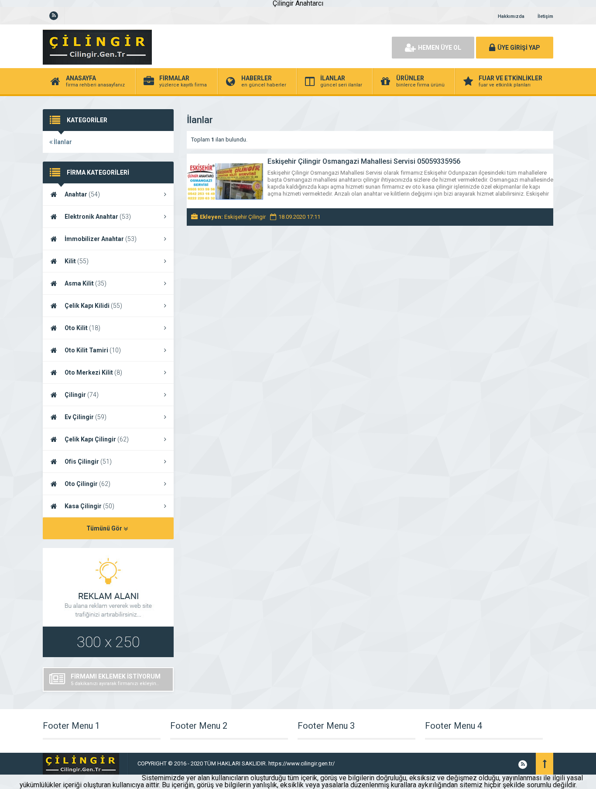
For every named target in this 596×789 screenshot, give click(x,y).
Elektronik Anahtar (98, 216)
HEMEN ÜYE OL (439, 47)
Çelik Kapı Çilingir (97, 439)
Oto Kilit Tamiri (93, 350)
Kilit (77, 261)
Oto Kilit (82, 327)
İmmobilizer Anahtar (101, 238)
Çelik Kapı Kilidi (93, 305)
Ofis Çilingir (88, 461)
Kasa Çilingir (89, 506)
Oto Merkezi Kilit (93, 372)
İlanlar (62, 141)
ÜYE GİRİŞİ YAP (518, 47)
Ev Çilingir (85, 416)
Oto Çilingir (87, 483)
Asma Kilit (85, 283)
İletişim (545, 16)
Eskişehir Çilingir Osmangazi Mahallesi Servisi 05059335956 (363, 161)
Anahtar (82, 194)
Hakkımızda (511, 16)
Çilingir (82, 394)
